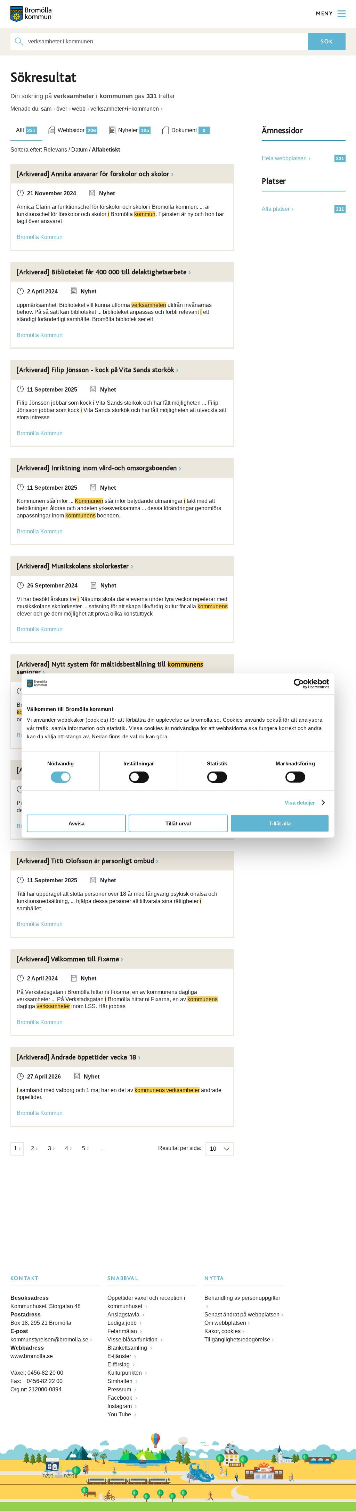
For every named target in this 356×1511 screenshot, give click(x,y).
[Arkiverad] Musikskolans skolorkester (73, 566)
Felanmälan (122, 1331)
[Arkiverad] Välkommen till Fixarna (68, 959)
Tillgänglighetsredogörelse (237, 1339)
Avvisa (76, 823)
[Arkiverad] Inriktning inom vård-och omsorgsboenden (97, 468)
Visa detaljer (300, 802)
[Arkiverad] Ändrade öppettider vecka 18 (76, 1057)
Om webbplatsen (225, 1323)
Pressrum (119, 1389)
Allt (25, 130)
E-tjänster (119, 1356)
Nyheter (133, 130)
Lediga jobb (122, 1323)
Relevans (55, 150)
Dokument (188, 130)
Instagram (120, 1406)
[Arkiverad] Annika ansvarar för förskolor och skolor (93, 174)
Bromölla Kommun (40, 237)
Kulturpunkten (125, 1373)
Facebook (120, 1398)
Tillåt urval (178, 823)
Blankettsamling (127, 1348)
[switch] (139, 776)
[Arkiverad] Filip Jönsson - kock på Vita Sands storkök (95, 370)
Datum (79, 150)
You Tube (119, 1414)
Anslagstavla (124, 1314)
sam (46, 109)
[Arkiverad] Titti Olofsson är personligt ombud (85, 861)
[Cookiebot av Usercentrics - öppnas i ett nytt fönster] (298, 683)
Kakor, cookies (222, 1331)
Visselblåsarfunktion (133, 1339)
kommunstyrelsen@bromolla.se (49, 1339)
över (61, 109)
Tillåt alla (280, 823)
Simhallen (120, 1381)
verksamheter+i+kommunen (124, 109)
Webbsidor (77, 130)
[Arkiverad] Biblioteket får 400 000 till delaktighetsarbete (102, 272)
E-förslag (119, 1364)
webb (79, 109)
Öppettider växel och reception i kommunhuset (146, 1302)
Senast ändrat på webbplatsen (242, 1314)
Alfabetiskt (106, 150)
